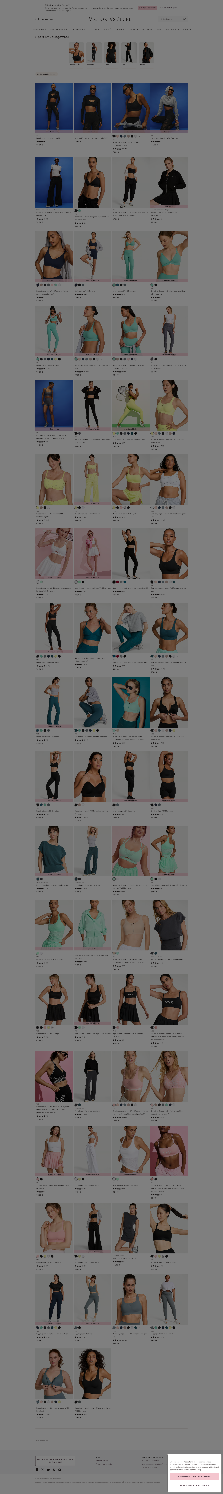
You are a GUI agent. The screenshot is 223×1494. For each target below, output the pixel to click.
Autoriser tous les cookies (194, 1476)
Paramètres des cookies (194, 1485)
